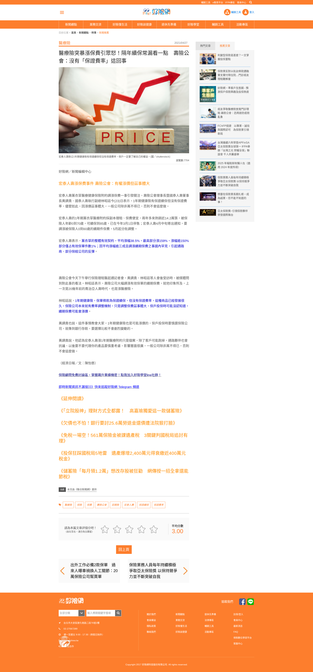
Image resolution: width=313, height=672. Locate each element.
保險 (79, 504)
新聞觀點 (84, 32)
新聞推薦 (104, 32)
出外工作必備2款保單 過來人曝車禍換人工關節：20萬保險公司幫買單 (94, 571)
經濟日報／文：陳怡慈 (78, 363)
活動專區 (209, 632)
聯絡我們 (151, 632)
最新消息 (238, 626)
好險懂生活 (181, 626)
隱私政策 (151, 626)
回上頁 (124, 550)
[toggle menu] (62, 12)
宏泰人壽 (129, 504)
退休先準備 (210, 614)
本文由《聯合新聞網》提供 (82, 489)
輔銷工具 (205, 2)
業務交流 (180, 620)
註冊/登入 (238, 614)
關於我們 (151, 614)
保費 (89, 504)
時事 (93, 32)
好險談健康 (181, 632)
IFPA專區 (230, 2)
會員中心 (241, 2)
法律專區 (209, 620)
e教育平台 (218, 2)
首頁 (73, 32)
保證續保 (144, 504)
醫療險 (68, 504)
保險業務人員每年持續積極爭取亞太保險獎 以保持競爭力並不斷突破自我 (153, 571)
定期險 (115, 504)
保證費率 (159, 504)
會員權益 (151, 620)
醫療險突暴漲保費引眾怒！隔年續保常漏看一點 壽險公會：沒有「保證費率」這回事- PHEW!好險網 (156, 12)
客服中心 (238, 643)
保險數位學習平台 (242, 637)
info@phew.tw (71, 640)
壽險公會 (102, 504)
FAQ (235, 632)
